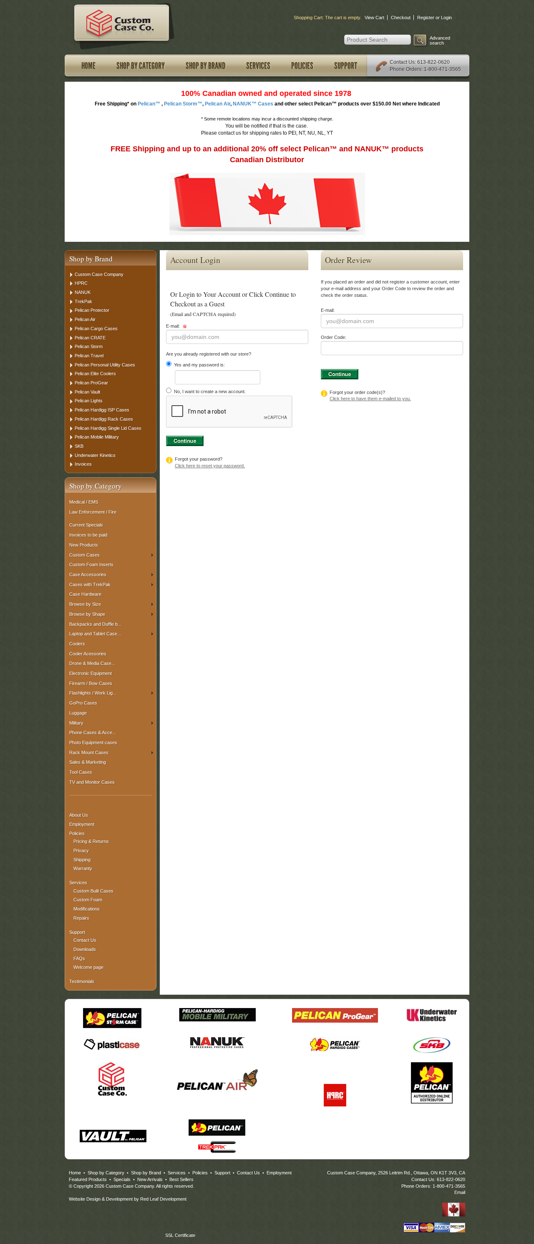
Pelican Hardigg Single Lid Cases (108, 428)
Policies (302, 65)
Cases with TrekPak (90, 584)
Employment (81, 824)
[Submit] (185, 441)
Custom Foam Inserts (91, 564)
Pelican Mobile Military (97, 436)
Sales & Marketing (87, 762)
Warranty (82, 868)
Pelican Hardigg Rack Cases (104, 418)
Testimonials (81, 981)
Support (345, 65)
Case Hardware (85, 594)
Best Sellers (181, 1179)
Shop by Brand (205, 65)
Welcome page (88, 967)
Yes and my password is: (199, 364)
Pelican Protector (92, 310)
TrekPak (83, 301)
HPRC (81, 283)
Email (459, 1192)
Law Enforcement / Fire (92, 511)
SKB (79, 446)
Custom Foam (87, 899)
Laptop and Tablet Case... (95, 633)
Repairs (81, 917)
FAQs (79, 958)
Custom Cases (84, 554)
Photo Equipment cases (93, 742)
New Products (83, 544)
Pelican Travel (89, 355)
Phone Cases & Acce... (92, 732)
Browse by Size (85, 604)
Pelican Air (85, 319)
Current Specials (86, 524)
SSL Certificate (180, 1235)
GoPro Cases (83, 702)
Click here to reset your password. (210, 465)
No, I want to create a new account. (209, 391)
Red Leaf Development (163, 1198)
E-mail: (173, 326)
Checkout (401, 17)
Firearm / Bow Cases (90, 683)
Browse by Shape (87, 614)
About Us (78, 815)
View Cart (374, 17)
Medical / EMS (83, 501)
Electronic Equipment (90, 673)
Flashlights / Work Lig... (92, 692)
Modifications (86, 908)
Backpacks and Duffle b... (95, 624)
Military (76, 722)
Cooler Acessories (87, 653)
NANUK (83, 292)
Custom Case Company (99, 274)
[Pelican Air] (217, 1079)
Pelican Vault (87, 391)
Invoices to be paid (88, 534)
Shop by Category (140, 65)
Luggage (78, 712)
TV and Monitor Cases (92, 782)
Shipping (82, 859)
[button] (180, 1221)
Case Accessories (87, 574)
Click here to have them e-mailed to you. (370, 398)
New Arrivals (150, 1179)
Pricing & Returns (91, 841)
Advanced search (440, 40)
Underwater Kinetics (95, 455)
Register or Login (434, 17)
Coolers (77, 643)
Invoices (83, 463)
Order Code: (333, 337)
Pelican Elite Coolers (95, 373)
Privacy (81, 850)
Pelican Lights (89, 400)
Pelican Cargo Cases (96, 328)
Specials (122, 1179)
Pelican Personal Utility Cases (105, 364)
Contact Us (402, 62)
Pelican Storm (89, 346)
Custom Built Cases (93, 890)
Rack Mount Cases (88, 752)
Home (88, 65)
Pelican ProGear (91, 382)
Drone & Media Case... (92, 663)
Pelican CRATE (90, 337)
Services (258, 65)
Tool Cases (80, 772)
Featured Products (88, 1179)
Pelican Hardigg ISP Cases (102, 409)
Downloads (84, 949)
